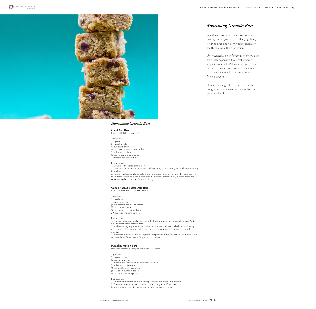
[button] (268, 7)
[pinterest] (215, 300)
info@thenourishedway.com (197, 300)
